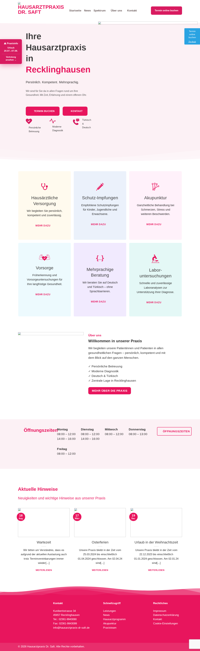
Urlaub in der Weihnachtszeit (156, 542)
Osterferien (100, 542)
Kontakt (132, 10)
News (87, 10)
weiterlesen (44, 570)
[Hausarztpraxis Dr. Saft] (41, 11)
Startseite (75, 10)
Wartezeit (44, 542)
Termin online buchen (166, 10)
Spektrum (100, 10)
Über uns (116, 10)
